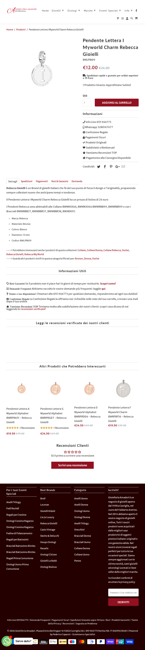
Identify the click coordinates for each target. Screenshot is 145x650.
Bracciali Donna (82, 535)
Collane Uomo (81, 554)
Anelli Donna (81, 504)
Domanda (77, 181)
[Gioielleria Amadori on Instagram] (122, 19)
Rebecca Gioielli (14, 254)
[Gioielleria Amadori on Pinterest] (118, 19)
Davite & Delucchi (49, 535)
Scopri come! (108, 283)
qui (103, 288)
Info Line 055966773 (17, 620)
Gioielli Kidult (47, 511)
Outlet (125, 250)
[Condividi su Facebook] (104, 167)
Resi (108, 620)
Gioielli (58, 10)
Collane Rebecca (112, 250)
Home (45, 10)
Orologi (74, 10)
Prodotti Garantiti (121, 620)
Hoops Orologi (48, 542)
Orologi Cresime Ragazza (19, 527)
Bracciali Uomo (82, 542)
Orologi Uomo (82, 511)
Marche (90, 10)
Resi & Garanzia (59, 181)
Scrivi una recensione (72, 465)
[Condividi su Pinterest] (110, 167)
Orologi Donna (82, 517)
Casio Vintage (47, 529)
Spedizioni (26, 181)
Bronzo (79, 258)
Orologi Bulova (48, 566)
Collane (82, 250)
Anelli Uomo (81, 498)
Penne (77, 560)
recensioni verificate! (33, 309)
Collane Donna (94, 250)
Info (129, 10)
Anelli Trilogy (13, 502)
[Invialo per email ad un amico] (123, 167)
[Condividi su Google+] (116, 167)
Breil (42, 498)
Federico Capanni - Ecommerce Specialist (74, 634)
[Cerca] (132, 19)
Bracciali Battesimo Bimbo (20, 545)
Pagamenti (42, 181)
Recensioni (68, 623)
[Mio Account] (127, 19)
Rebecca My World (34, 254)
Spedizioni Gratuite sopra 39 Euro (87, 620)
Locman (44, 504)
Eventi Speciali (110, 10)
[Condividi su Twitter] (98, 167)
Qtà (85, 95)
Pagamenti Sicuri (60, 620)
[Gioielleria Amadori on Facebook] (136, 11)
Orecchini (79, 529)
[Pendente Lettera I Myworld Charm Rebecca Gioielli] (42, 72)
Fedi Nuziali (12, 508)
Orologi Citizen (48, 554)
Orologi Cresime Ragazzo (20, 521)
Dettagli (12, 181)
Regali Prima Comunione (19, 558)
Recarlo (44, 548)
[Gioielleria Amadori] (21, 10)
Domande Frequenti (40, 620)
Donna (87, 258)
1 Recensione (27, 428)
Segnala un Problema (86, 623)
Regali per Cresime (16, 514)
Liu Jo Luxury (47, 517)
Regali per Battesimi (17, 539)
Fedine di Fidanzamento (19, 533)
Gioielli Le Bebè (48, 560)
